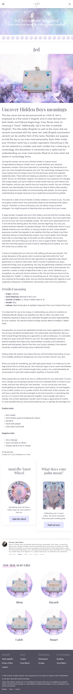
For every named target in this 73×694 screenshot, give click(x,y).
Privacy (17, 689)
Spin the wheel (19, 519)
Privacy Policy (7, 663)
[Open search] (69, 4)
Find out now (54, 525)
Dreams (41, 663)
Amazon (20, 554)
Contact (5, 667)
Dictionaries (43, 659)
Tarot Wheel (24, 663)
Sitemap (4, 689)
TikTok (30, 554)
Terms (11, 689)
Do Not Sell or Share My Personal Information (16, 679)
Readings (60, 659)
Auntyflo (9, 676)
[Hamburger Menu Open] (3, 4)
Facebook (42, 554)
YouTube (25, 554)
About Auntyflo (7, 659)
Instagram (36, 554)
